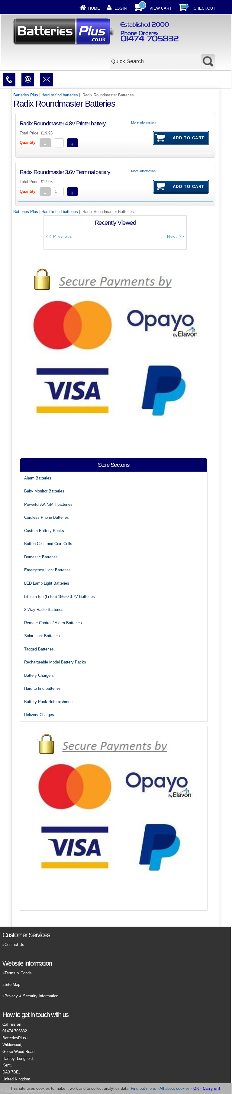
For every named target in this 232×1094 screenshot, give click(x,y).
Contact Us (14, 944)
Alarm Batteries (37, 478)
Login (120, 8)
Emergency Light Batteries (47, 570)
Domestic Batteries (41, 557)
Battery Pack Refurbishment (49, 701)
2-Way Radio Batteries (43, 609)
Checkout (204, 8)
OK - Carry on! (206, 1088)
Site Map (12, 984)
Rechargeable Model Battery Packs (55, 662)
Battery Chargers (39, 675)
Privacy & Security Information (31, 996)
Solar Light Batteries (42, 636)
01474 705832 (14, 1031)
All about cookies (175, 1088)
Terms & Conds (18, 973)
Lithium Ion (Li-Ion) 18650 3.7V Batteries (59, 596)
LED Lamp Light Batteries (46, 583)
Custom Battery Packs (44, 530)
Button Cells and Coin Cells (48, 543)
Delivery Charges (39, 714)
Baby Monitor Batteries (44, 491)
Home (94, 8)
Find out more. (143, 1088)
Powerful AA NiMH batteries (48, 504)
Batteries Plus (25, 95)
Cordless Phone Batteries (46, 517)
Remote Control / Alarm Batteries (53, 623)
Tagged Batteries (39, 649)
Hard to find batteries (59, 95)
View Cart (161, 8)
